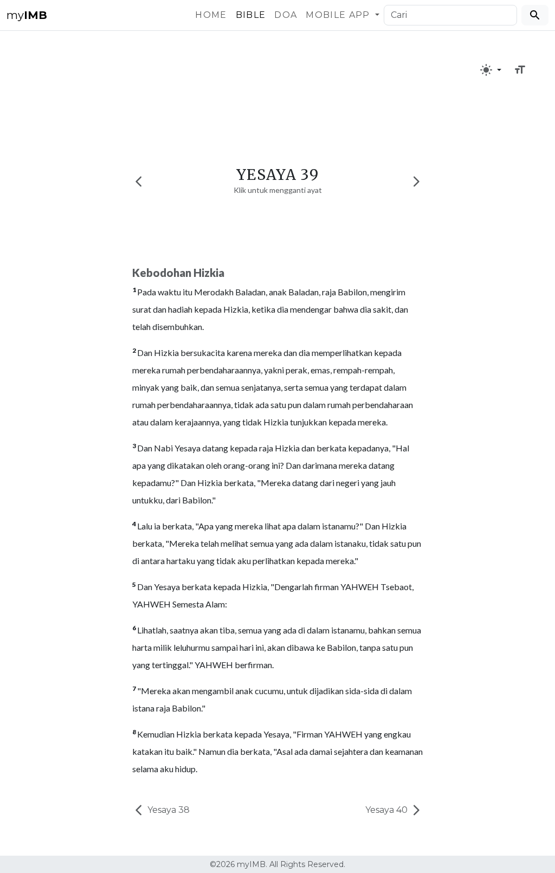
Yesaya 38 (167, 810)
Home (211, 15)
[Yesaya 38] (138, 181)
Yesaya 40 (387, 810)
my (27, 15)
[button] (490, 70)
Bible (251, 15)
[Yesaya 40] (416, 181)
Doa (285, 15)
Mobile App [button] (339, 15)
